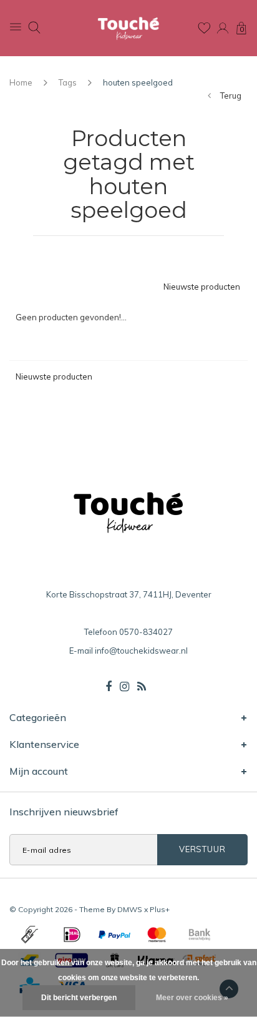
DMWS (129, 909)
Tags (68, 82)
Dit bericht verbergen (79, 997)
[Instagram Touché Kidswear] (124, 687)
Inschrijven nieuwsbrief (64, 811)
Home (20, 82)
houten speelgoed (138, 82)
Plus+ (160, 909)
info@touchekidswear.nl (141, 651)
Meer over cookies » (192, 997)
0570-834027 (146, 632)
